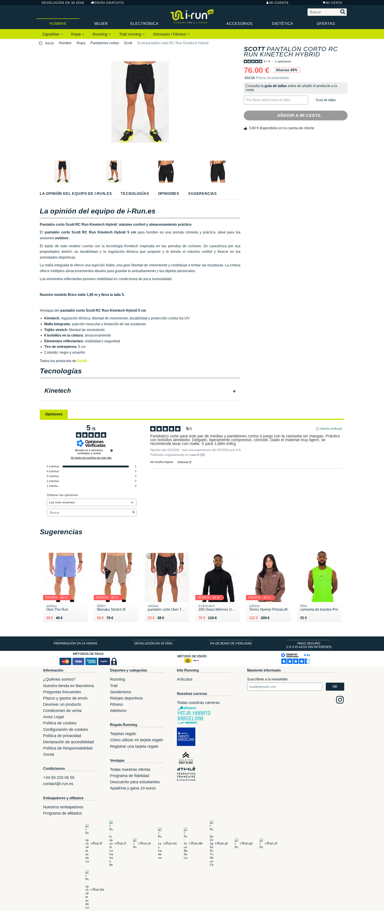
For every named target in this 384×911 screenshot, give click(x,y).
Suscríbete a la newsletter (267, 679)
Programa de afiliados (62, 813)
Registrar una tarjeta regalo (134, 746)
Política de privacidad (62, 736)
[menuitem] (53, 34)
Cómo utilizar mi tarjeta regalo (136, 740)
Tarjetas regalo (123, 734)
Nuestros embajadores (63, 807)
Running (100, 34)
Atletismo (118, 710)
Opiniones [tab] (53, 414)
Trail (114, 686)
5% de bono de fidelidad (231, 643)
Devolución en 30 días (63, 2)
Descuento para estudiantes (135, 782)
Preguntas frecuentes (62, 692)
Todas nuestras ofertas (130, 769)
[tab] (140, 391)
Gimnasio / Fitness (170, 34)
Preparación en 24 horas (75, 643)
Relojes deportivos (126, 698)
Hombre (58, 24)
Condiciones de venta (62, 710)
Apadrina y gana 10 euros (133, 788)
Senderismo (120, 692)
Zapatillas (51, 34)
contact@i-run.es (58, 783)
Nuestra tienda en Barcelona (68, 686)
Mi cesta (334, 2)
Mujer (101, 24)
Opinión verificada (331, 428)
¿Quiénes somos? (59, 679)
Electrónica (144, 24)
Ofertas (326, 24)
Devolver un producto (62, 704)
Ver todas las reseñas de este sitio (91, 457)
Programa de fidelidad (129, 775)
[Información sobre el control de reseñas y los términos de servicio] (111, 450)
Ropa (76, 34)
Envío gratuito (109, 2)
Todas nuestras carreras (198, 702)
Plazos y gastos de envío (65, 698)
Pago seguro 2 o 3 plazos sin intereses (308, 645)
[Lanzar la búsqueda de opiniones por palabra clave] (133, 512)
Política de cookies (59, 723)
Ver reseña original (161, 462)
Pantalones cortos (104, 43)
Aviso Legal (53, 717)
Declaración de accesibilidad (68, 742)
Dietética (282, 24)
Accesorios (239, 24)
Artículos (184, 679)
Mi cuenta (279, 2)
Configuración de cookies (65, 729)
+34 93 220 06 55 (58, 777)
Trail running (130, 34)
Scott (128, 43)
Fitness (116, 704)
